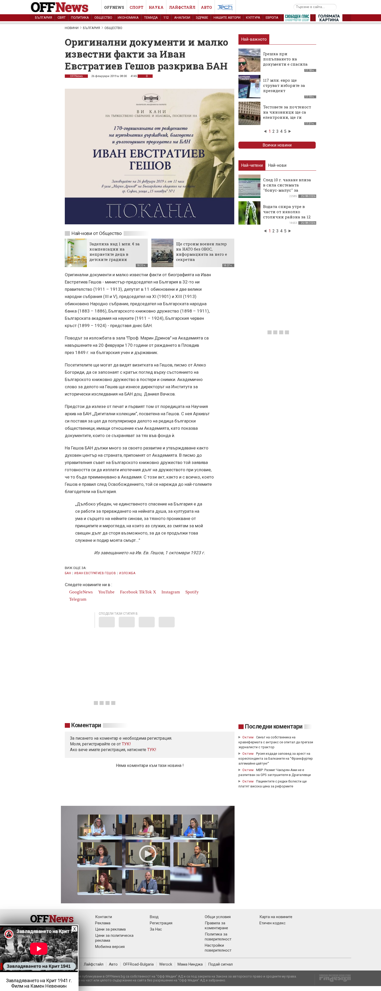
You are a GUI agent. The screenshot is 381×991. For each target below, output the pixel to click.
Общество (103, 17)
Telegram (77, 599)
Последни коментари (273, 726)
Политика (80, 17)
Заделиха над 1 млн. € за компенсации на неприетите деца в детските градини (114, 251)
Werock (165, 964)
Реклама (102, 923)
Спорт (136, 7)
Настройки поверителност (218, 948)
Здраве (202, 17)
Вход (154, 916)
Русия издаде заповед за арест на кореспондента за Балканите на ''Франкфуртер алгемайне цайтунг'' (275, 758)
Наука (156, 7)
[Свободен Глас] (297, 19)
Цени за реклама (110, 929)
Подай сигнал (220, 964)
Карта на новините (275, 916)
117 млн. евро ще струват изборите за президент (284, 85)
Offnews (114, 7)
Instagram (170, 592)
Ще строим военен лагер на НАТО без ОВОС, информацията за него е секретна (201, 251)
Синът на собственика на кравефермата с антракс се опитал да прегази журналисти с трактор (275, 742)
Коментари (86, 725)
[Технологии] (225, 8)
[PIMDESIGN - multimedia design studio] (333, 979)
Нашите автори (227, 17)
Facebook (128, 592)
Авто (206, 7)
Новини (72, 28)
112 (166, 17)
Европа (272, 17)
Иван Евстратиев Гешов (95, 573)
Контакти (103, 916)
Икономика (128, 17)
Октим (248, 737)
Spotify (191, 592)
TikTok (145, 592)
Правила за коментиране (216, 925)
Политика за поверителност (218, 936)
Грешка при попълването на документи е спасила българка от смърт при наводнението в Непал (287, 64)
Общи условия (218, 916)
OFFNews (76, 76)
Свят (62, 17)
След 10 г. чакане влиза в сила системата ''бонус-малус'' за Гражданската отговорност (287, 190)
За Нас (156, 929)
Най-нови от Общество (96, 233)
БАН (68, 573)
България (43, 17)
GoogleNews (80, 592)
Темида (151, 17)
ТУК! (151, 749)
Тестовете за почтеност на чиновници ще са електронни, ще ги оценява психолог (287, 114)
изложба (127, 573)
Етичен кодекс (272, 923)
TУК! (126, 743)
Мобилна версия (110, 946)
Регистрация (161, 923)
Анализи (182, 17)
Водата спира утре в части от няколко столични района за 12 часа (287, 214)
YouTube (106, 592)
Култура (253, 17)
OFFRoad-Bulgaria (138, 964)
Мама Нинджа (190, 964)
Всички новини (277, 145)
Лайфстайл (182, 7)
